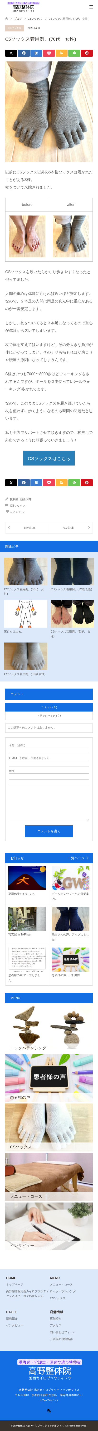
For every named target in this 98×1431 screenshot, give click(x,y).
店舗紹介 (55, 1318)
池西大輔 (25, 499)
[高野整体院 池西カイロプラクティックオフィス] (23, 7)
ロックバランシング (63, 1291)
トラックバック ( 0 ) (49, 715)
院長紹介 (12, 1318)
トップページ (14, 1284)
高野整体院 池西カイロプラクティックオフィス (38, 1425)
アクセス (55, 1325)
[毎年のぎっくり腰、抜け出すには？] (27, 528)
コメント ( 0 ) (49, 707)
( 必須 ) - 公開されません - (30, 758)
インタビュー (14, 1325)
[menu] (91, 7)
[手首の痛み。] (71, 528)
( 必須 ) (17, 745)
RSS (49, 1410)
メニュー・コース (61, 1284)
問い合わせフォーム (63, 1332)
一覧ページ (76, 858)
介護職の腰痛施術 (61, 1339)
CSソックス (14, 28)
